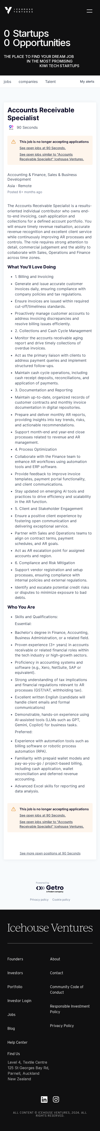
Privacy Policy (62, 1026)
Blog (11, 1028)
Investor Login (19, 1001)
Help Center (17, 1042)
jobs (7, 81)
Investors (15, 973)
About (55, 959)
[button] (89, 10)
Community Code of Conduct (66, 990)
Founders (15, 959)
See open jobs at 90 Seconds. (43, 148)
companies (28, 81)
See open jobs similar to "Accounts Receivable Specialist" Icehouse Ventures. (52, 156)
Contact (56, 973)
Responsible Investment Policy (70, 1009)
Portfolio (14, 987)
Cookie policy (61, 899)
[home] (19, 10)
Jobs (11, 1014)
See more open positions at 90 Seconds (50, 853)
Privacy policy (39, 899)
